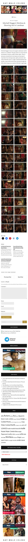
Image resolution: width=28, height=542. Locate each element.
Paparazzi (4, 434)
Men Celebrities (16, 331)
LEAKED (4, 428)
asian (11, 416)
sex (25, 434)
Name (2, 301)
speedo (23, 437)
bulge (9, 272)
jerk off (24, 425)
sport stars (4, 440)
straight (11, 440)
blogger (14, 419)
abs (2, 416)
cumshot (12, 422)
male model (11, 428)
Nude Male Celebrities (9, 431)
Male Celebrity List (6, 454)
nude (23, 428)
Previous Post (7, 277)
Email (2, 306)
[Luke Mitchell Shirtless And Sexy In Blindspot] (7, 263)
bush (26, 419)
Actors (2, 272)
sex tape (3, 437)
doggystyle (16, 422)
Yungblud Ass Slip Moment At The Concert (12, 404)
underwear (21, 440)
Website (3, 311)
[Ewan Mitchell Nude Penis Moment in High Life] (19, 251)
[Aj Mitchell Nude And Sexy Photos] (7, 251)
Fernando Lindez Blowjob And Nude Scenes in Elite (14, 390)
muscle (17, 428)
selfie (21, 434)
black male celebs (7, 419)
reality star (11, 434)
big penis (21, 416)
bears (17, 416)
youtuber (3, 442)
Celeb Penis (6, 422)
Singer (19, 437)
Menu (14, 17)
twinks (15, 440)
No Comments (17, 27)
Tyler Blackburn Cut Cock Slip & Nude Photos (13, 385)
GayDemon (13, 332)
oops (19, 431)
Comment (3, 286)
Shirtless (13, 272)
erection (19, 422)
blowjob (18, 419)
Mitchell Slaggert (14, 20)
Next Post (20, 277)
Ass (6, 272)
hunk (13, 425)
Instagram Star (18, 425)
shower (15, 437)
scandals (17, 434)
